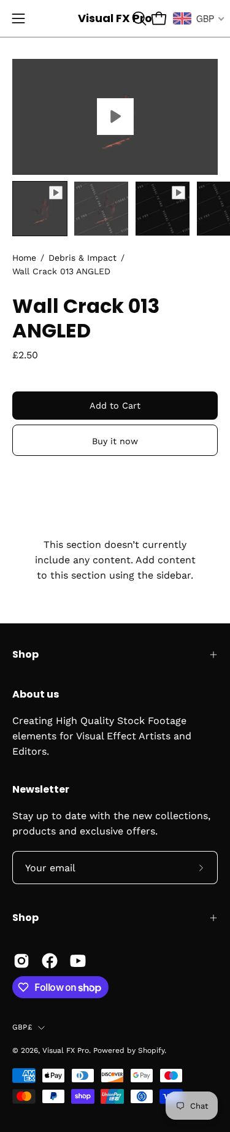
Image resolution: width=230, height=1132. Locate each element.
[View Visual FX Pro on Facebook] (49, 961)
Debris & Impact (82, 258)
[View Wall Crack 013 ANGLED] (115, 117)
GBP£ (22, 1027)
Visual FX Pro (115, 18)
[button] (138, 18)
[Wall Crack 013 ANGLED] (39, 208)
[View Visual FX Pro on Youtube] (78, 961)
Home (24, 258)
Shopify (151, 1050)
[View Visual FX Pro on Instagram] (21, 961)
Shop (25, 654)
